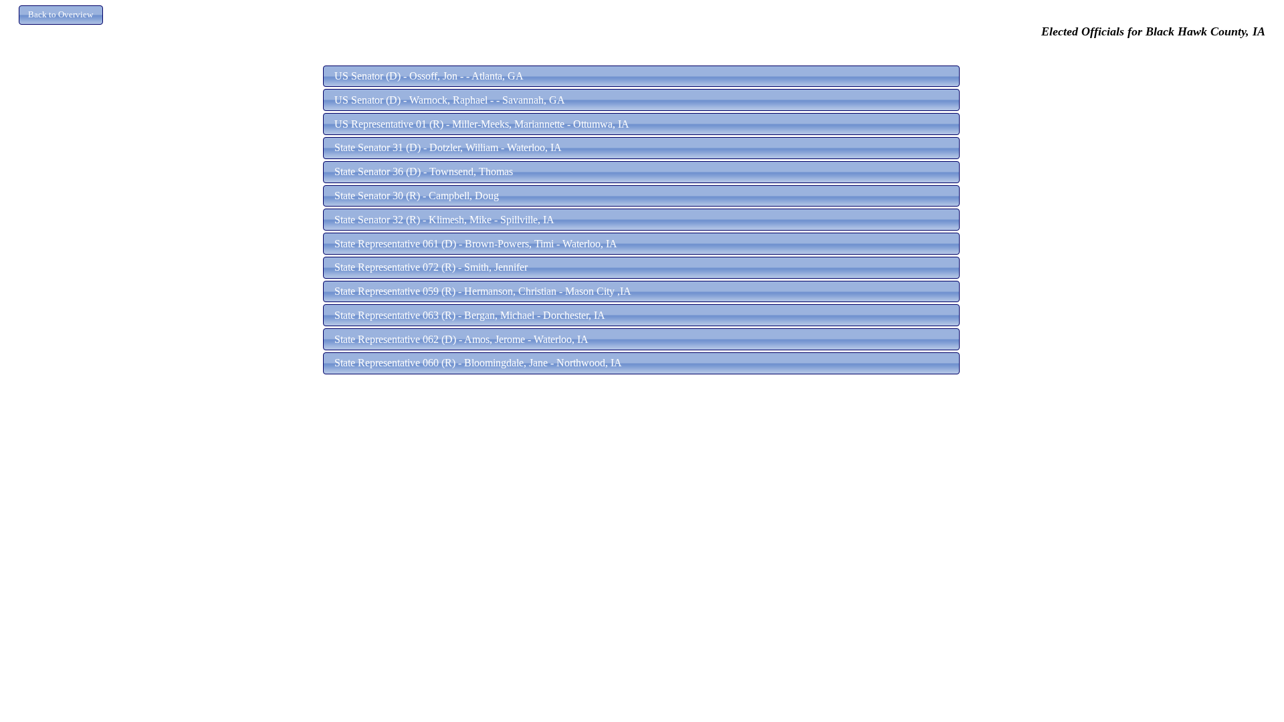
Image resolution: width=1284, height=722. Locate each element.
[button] (61, 15)
